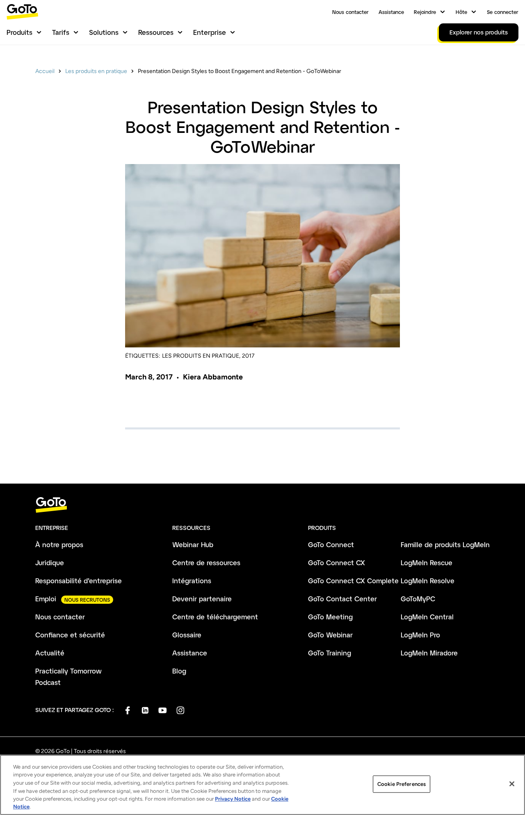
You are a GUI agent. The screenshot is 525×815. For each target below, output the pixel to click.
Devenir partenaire (202, 599)
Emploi (45, 599)
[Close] (512, 784)
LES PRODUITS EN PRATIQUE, (201, 355)
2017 (248, 355)
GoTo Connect (331, 544)
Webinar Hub (192, 544)
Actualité (49, 653)
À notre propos (59, 544)
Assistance (391, 12)
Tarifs (60, 32)
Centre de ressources (206, 562)
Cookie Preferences (401, 784)
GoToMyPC (418, 599)
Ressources (155, 32)
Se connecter (502, 12)
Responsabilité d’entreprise (78, 580)
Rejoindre (425, 12)
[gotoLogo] (23, 11)
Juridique (49, 562)
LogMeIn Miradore (429, 653)
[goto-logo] (262, 505)
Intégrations (191, 580)
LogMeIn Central (427, 617)
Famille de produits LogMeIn (445, 544)
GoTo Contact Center (342, 599)
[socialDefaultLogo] (127, 710)
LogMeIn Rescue (426, 562)
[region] (262, 785)
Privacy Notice (233, 799)
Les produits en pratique (96, 71)
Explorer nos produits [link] (479, 32)
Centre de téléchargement (215, 617)
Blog (179, 671)
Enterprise (209, 32)
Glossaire (186, 635)
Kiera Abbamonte (213, 376)
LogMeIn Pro (420, 635)
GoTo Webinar (330, 635)
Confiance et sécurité (70, 635)
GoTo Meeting (330, 617)
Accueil (45, 71)
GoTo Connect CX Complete (353, 580)
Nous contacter (350, 12)
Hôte (461, 12)
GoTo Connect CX (336, 562)
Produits (19, 32)
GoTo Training (329, 653)
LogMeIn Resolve (427, 580)
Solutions (104, 32)
